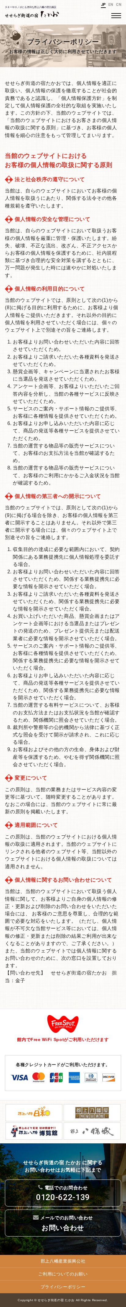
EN (110, 4)
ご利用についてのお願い (62, 1273)
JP (103, 4)
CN (119, 4)
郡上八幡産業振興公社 (63, 1261)
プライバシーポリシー (63, 1286)
